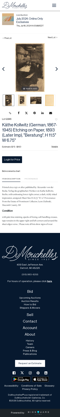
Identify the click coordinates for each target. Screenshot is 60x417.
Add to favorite (56, 119)
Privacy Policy (30, 389)
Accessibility (11, 386)
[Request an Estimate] (30, 361)
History (30, 341)
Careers (30, 347)
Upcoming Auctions (30, 298)
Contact (30, 321)
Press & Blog (30, 351)
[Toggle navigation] (54, 5)
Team (30, 344)
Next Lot (52, 38)
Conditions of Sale (31, 386)
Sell (30, 315)
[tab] (11, 180)
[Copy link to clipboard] (10, 113)
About (30, 334)
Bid (30, 291)
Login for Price (12, 159)
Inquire (55, 147)
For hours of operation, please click (30, 281)
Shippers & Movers (30, 308)
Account (30, 328)
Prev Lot (8, 38)
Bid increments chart (11, 171)
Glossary (49, 386)
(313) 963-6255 (30, 275)
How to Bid (30, 304)
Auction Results (30, 301)
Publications (30, 354)
